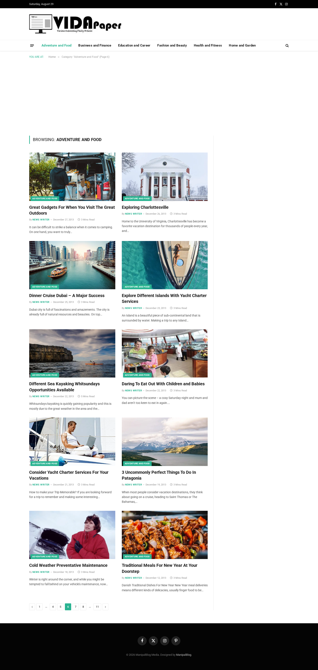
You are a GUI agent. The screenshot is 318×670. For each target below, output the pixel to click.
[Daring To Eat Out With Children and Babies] (165, 353)
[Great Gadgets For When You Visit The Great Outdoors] (72, 177)
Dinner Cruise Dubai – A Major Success (66, 295)
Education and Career (134, 45)
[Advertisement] (159, 96)
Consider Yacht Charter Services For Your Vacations (68, 475)
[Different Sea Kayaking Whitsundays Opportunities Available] (72, 353)
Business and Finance (94, 45)
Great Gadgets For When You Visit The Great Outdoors (72, 210)
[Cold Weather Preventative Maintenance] (72, 535)
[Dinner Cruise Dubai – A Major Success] (72, 265)
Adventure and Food (56, 45)
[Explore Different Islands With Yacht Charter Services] (165, 265)
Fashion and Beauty (172, 45)
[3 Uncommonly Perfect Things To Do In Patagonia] (165, 442)
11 (97, 606)
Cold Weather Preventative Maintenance (68, 565)
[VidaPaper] (75, 24)
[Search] (287, 45)
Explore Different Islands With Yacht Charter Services (164, 298)
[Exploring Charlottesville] (165, 177)
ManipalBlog (183, 654)
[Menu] (32, 45)
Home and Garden (242, 45)
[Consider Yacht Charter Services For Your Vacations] (72, 442)
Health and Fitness (208, 45)
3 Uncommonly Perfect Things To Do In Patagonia (159, 475)
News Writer (41, 219)
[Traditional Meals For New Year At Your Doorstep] (165, 535)
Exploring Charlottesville (145, 207)
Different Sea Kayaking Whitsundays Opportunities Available (64, 386)
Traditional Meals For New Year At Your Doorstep (159, 568)
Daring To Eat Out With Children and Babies (163, 383)
